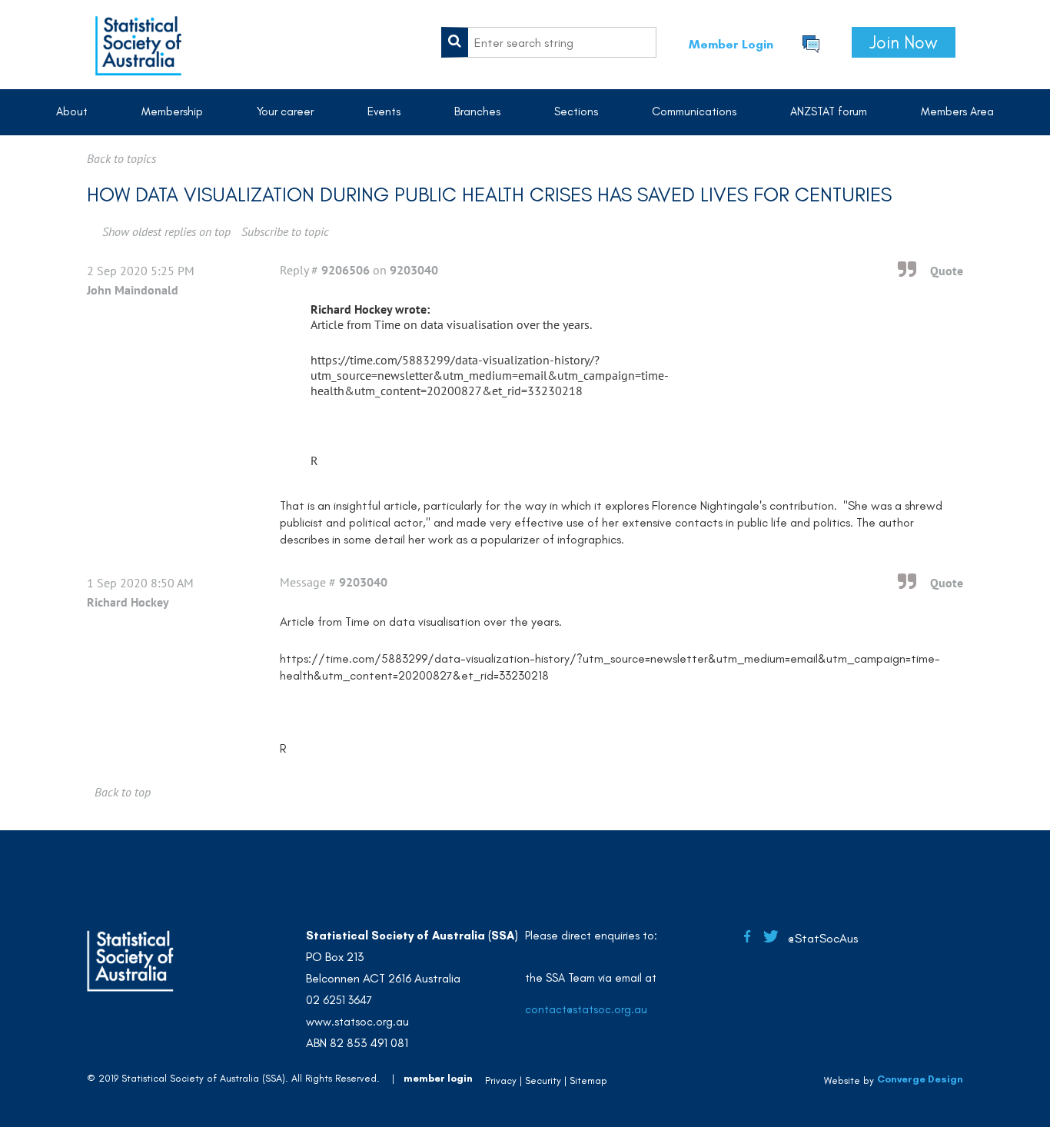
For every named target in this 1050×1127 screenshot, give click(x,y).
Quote (946, 270)
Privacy (501, 1080)
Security (543, 1080)
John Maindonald (132, 290)
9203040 (414, 270)
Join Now (903, 42)
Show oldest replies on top (166, 231)
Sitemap (588, 1080)
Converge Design (920, 1079)
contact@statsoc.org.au (586, 1009)
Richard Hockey (128, 602)
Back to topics (121, 158)
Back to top (123, 792)
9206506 (345, 270)
